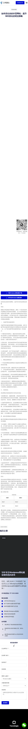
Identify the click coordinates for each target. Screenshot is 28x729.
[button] (26, 2)
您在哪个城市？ (5, 655)
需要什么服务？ (5, 676)
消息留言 (4, 689)
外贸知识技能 (14, 9)
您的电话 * (4, 662)
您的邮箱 (4, 669)
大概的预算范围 (5, 682)
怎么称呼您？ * (5, 648)
